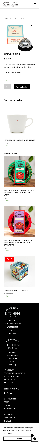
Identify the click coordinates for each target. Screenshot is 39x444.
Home (6, 19)
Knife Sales (8, 382)
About (6, 402)
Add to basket (22, 87)
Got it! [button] (19, 438)
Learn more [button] (8, 433)
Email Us (7, 421)
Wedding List (9, 408)
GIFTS (11, 19)
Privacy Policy (10, 379)
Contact (7, 405)
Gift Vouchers (10, 399)
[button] (32, 25)
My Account (9, 370)
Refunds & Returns (12, 376)
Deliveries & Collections (14, 373)
